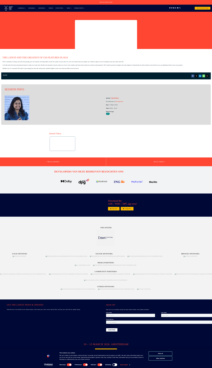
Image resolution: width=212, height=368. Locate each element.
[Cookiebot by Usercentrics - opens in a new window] (48, 365)
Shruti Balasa (115, 98)
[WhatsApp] (203, 76)
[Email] (207, 76)
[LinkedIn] (200, 76)
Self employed (119, 101)
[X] (196, 76)
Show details (124, 364)
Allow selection (160, 358)
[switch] (85, 364)
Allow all (160, 353)
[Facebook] (193, 76)
